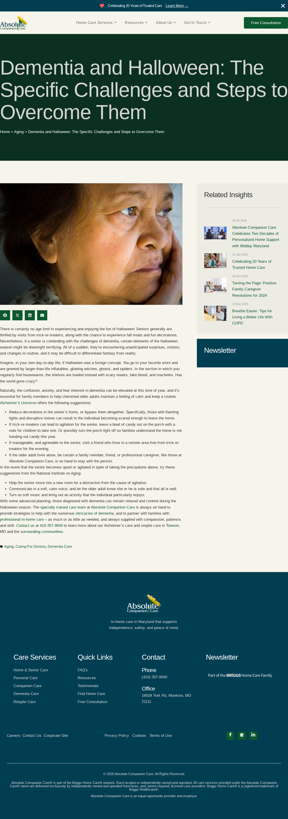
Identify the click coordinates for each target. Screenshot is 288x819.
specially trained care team (63, 507)
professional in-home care (22, 519)
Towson (172, 525)
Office (148, 689)
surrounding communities (41, 531)
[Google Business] (242, 736)
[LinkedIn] (253, 736)
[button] (5, 315)
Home (5, 132)
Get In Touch (195, 23)
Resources (134, 23)
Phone (149, 670)
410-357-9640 (51, 525)
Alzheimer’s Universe (18, 403)
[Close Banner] (283, 6)
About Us (164, 23)
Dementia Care (60, 546)
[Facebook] (230, 736)
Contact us (25, 525)
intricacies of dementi (94, 513)
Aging (19, 132)
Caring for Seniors (31, 546)
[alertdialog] (144, 5)
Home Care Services (94, 23)
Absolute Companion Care (113, 507)
